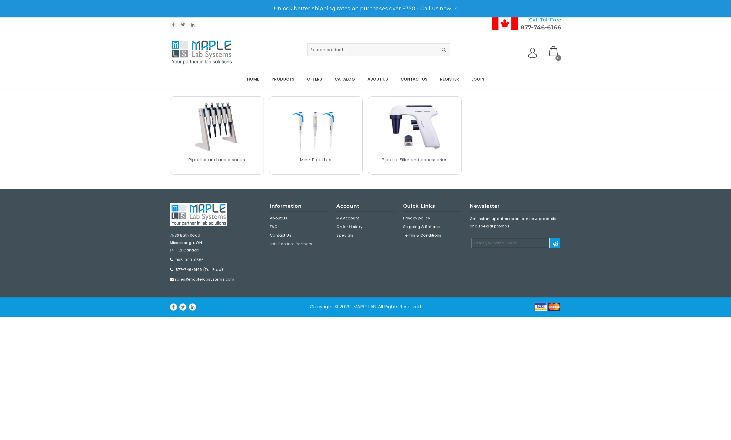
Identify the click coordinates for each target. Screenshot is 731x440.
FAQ (274, 226)
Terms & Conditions (422, 235)
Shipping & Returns (421, 226)
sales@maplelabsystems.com (204, 279)
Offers (314, 79)
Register (449, 79)
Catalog (345, 79)
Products (283, 79)
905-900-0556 (190, 260)
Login (477, 79)
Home (253, 79)
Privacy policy (416, 218)
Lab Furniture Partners (291, 244)
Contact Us (414, 79)
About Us (377, 79)
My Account (347, 218)
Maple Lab (365, 306)
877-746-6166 (541, 27)
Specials (344, 235)
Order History (349, 226)
